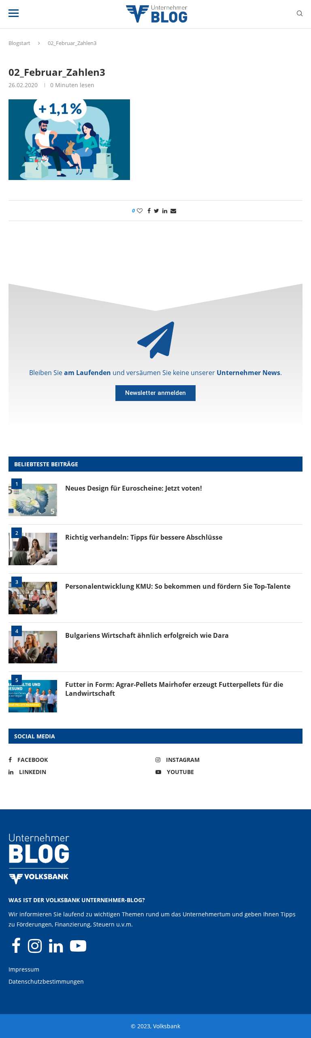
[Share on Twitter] (156, 210)
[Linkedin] (56, 949)
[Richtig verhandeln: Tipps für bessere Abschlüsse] (33, 549)
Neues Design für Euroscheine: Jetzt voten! (133, 488)
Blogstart (19, 43)
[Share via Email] (173, 210)
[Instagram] (35, 949)
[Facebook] (17, 949)
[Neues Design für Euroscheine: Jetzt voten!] (33, 500)
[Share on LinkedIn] (164, 210)
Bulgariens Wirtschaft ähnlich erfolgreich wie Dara (147, 635)
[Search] (299, 14)
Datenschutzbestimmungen (46, 981)
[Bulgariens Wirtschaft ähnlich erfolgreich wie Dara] (33, 647)
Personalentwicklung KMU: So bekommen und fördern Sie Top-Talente (177, 586)
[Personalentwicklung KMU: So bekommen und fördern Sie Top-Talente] (33, 598)
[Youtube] (78, 949)
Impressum (24, 969)
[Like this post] (140, 210)
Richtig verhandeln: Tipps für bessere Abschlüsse (143, 537)
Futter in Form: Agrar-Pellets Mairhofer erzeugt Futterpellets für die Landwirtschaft (174, 689)
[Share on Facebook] (149, 210)
